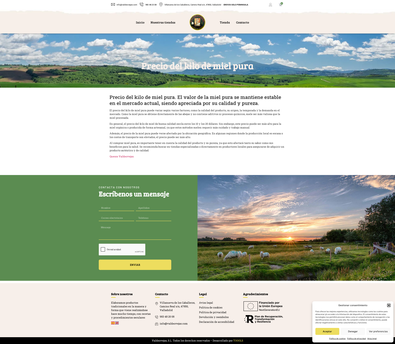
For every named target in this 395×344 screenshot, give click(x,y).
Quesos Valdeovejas (122, 156)
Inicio (140, 22)
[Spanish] (113, 322)
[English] (117, 322)
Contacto (242, 22)
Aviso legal (372, 338)
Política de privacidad (356, 338)
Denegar (353, 331)
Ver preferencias (378, 331)
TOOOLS (238, 340)
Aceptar (327, 331)
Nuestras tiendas (163, 22)
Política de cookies (337, 338)
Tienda (225, 22)
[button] (388, 305)
